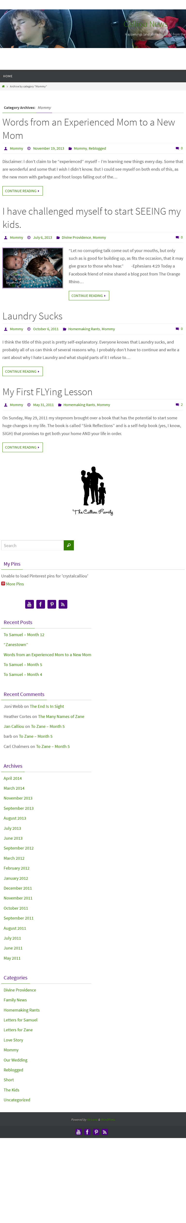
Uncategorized (17, 1100)
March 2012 (14, 858)
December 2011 (18, 888)
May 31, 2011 (43, 404)
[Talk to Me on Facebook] (40, 604)
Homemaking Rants (84, 328)
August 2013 (15, 818)
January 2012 (16, 878)
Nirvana (92, 1120)
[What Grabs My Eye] (51, 604)
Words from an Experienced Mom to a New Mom (47, 654)
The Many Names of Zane (61, 716)
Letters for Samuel (21, 1020)
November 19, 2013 (48, 148)
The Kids (11, 1090)
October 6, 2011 (46, 328)
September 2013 (19, 808)
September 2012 (19, 848)
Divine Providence (76, 237)
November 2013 (18, 798)
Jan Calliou (14, 726)
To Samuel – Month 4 (23, 674)
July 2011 (12, 938)
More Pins (15, 584)
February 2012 (17, 868)
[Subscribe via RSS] (63, 604)
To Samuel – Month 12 (24, 634)
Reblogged (97, 148)
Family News (15, 1000)
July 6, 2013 (42, 237)
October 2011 (16, 908)
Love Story (13, 1040)
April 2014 (13, 778)
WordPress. (108, 1120)
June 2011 (13, 948)
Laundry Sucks (32, 315)
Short (9, 1079)
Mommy (16, 148)
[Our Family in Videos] (29, 604)
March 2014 (14, 788)
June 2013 (13, 838)
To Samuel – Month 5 (23, 664)
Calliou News (146, 24)
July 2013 (12, 828)
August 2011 (15, 928)
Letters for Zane (18, 1030)
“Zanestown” (16, 644)
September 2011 (19, 918)
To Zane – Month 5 (48, 726)
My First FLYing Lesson (47, 391)
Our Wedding (15, 1060)
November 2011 (18, 898)
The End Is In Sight (47, 706)
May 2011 (12, 958)
